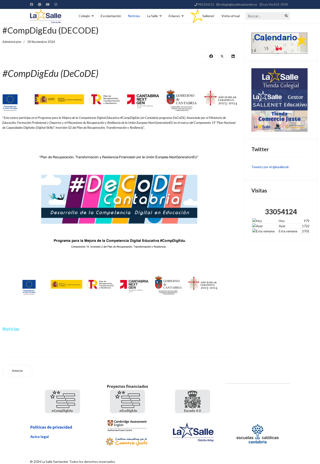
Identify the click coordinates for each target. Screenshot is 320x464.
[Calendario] (280, 43)
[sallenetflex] (280, 99)
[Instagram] (55, 4)
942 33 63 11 (206, 4)
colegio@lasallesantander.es (238, 4)
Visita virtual (230, 16)
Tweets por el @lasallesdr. (270, 167)
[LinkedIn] (233, 56)
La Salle (152, 16)
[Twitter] (39, 4)
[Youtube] (48, 4)
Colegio (84, 16)
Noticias (134, 16)
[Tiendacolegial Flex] (280, 78)
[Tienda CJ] (280, 121)
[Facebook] (31, 4)
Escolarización (111, 16)
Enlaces (174, 16)
